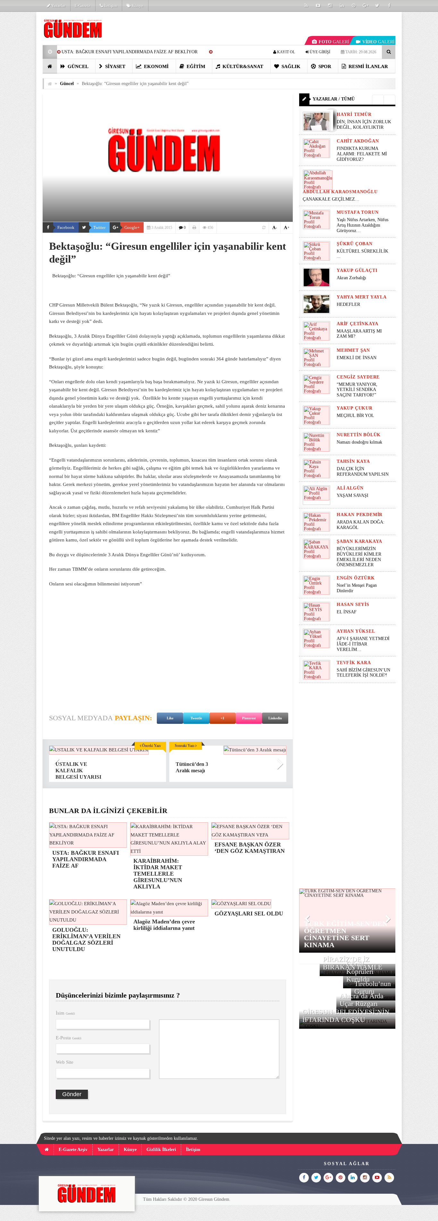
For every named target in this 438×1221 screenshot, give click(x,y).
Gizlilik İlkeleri (161, 1149)
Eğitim (195, 66)
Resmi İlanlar (367, 66)
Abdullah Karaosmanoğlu (340, 191)
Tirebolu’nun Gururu (372, 987)
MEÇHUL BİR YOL (356, 415)
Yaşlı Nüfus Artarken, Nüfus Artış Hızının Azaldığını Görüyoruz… (362, 225)
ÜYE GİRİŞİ (319, 52)
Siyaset (114, 66)
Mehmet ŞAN (353, 350)
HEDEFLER (348, 304)
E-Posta (68, 1037)
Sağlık (290, 66)
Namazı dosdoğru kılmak (359, 442)
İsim (65, 1013)
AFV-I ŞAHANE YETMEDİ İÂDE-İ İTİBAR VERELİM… (363, 644)
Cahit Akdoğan (358, 141)
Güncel (77, 66)
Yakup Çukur (355, 408)
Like (170, 718)
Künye (137, 5)
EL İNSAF (347, 612)
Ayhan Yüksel (356, 631)
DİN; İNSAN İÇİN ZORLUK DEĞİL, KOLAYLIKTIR (364, 124)
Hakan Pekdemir (360, 514)
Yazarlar (57, 5)
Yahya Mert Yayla (362, 297)
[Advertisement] (167, 654)
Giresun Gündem (213, 1199)
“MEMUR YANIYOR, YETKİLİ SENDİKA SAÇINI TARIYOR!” (357, 390)
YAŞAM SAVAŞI (352, 495)
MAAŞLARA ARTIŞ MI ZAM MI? (359, 334)
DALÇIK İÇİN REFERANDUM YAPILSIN (363, 471)
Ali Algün (350, 488)
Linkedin (275, 718)
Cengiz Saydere (358, 377)
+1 (222, 718)
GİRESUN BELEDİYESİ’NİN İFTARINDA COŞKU (346, 1016)
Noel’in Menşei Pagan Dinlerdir (357, 588)
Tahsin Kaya (353, 461)
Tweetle (196, 718)
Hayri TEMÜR (354, 114)
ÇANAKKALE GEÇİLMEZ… (332, 199)
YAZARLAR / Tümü (334, 99)
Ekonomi (156, 66)
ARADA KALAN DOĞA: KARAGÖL (360, 525)
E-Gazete (82, 5)
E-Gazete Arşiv (73, 1149)
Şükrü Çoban (355, 243)
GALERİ (334, 41)
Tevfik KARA (354, 662)
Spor (324, 66)
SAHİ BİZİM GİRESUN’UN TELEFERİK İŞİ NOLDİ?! (363, 673)
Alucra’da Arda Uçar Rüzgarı (361, 1000)
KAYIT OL (285, 52)
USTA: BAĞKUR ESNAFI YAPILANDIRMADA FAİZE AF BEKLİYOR (130, 51)
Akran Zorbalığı (351, 277)
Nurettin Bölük (359, 434)
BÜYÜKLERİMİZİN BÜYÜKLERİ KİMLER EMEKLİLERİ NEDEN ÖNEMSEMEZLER (359, 556)
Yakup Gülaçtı (357, 270)
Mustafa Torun (357, 212)
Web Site (64, 1062)
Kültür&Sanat (242, 66)
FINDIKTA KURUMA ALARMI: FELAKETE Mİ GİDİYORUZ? (362, 154)
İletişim (110, 5)
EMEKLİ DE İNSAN (356, 357)
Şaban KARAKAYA (359, 541)
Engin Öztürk (356, 578)
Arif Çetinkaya (357, 323)
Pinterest (249, 718)
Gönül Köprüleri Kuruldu (360, 971)
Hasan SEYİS (353, 604)
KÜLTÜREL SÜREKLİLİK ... (362, 254)
